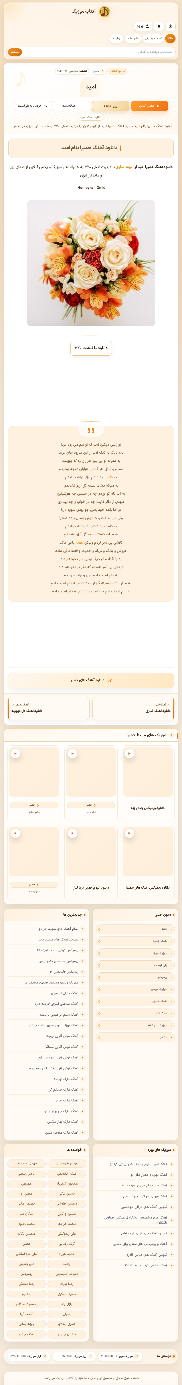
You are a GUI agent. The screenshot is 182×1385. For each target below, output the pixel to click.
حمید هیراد (67, 1254)
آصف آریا (26, 1314)
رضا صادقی (26, 1284)
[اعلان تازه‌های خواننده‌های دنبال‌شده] (159, 26)
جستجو (15, 52)
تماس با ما (133, 38)
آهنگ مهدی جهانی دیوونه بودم (145, 1196)
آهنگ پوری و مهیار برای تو (149, 1174)
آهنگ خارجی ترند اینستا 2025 (146, 1265)
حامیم (26, 1294)
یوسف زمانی (26, 1203)
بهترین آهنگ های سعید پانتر (58, 939)
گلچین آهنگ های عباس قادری (146, 1255)
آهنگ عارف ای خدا (65, 1079)
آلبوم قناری (125, 167)
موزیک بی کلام (157, 1025)
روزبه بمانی (26, 1324)
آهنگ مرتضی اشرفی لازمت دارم (56, 1004)
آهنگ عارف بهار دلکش (62, 1121)
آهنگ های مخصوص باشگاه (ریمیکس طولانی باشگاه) (135, 1220)
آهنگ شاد (161, 1013)
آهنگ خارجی (159, 1001)
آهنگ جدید (160, 941)
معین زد (26, 1193)
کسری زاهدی (66, 1324)
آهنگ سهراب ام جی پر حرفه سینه (144, 1185)
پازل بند (66, 1304)
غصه (78, 543)
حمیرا (96, 71)
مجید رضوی (26, 1223)
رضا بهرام (66, 1284)
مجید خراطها (67, 1223)
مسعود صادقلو (26, 1304)
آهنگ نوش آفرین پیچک (62, 1036)
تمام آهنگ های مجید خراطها (58, 929)
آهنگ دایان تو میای (64, 993)
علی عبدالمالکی (26, 1254)
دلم (110, 477)
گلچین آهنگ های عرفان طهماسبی (144, 1207)
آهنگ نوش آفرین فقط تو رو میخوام (53, 1068)
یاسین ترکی (67, 1193)
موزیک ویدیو (158, 989)
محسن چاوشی (67, 1203)
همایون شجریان (67, 1183)
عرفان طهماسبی (67, 1163)
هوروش (26, 1183)
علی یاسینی (26, 1264)
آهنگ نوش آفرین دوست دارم (58, 1057)
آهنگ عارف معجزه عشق (61, 1132)
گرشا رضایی (67, 1243)
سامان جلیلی (67, 1334)
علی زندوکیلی (67, 1233)
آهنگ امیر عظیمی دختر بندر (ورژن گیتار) (138, 1164)
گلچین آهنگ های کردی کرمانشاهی (143, 1233)
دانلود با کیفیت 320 (91, 348)
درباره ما (116, 38)
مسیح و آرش (67, 1214)
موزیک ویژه (160, 953)
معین (26, 1243)
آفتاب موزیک (83, 11)
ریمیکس (161, 977)
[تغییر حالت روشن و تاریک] (171, 26)
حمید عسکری (66, 1294)
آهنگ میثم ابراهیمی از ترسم (59, 1014)
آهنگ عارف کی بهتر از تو (61, 1111)
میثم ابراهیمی (66, 1173)
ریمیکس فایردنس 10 (64, 971)
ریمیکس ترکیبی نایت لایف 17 (57, 950)
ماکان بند (26, 1214)
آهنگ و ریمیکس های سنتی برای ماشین (140, 1244)
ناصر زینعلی (26, 1173)
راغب (66, 1264)
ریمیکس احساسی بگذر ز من (58, 961)
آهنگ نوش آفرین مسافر (62, 1047)
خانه (170, 38)
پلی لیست (160, 965)
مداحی (162, 1037)
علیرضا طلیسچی (66, 1274)
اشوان (67, 1314)
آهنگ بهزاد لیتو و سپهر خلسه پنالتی (53, 1025)
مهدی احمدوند (26, 1163)
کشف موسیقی (153, 38)
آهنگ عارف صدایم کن (63, 1089)
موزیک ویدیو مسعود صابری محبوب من (50, 982)
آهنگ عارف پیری (67, 1100)
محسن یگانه (26, 1233)
